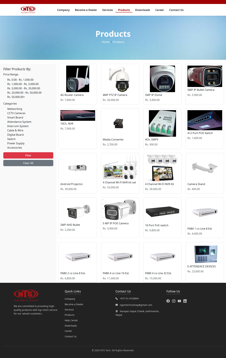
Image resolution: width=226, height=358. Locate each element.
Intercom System (18, 126)
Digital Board (15, 135)
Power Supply (15, 143)
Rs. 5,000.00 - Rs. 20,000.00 (23, 88)
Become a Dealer (86, 10)
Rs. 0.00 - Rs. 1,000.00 (20, 80)
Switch (11, 139)
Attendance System (19, 122)
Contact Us (176, 10)
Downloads (142, 10)
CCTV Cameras (16, 113)
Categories (10, 103)
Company (63, 10)
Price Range (10, 74)
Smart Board (15, 117)
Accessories (14, 147)
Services (107, 10)
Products (124, 10)
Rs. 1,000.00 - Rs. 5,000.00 (23, 84)
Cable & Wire (15, 130)
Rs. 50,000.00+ (16, 97)
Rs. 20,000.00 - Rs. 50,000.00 (24, 92)
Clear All (28, 163)
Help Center (71, 320)
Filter (28, 155)
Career (159, 10)
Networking (14, 109)
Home (105, 42)
